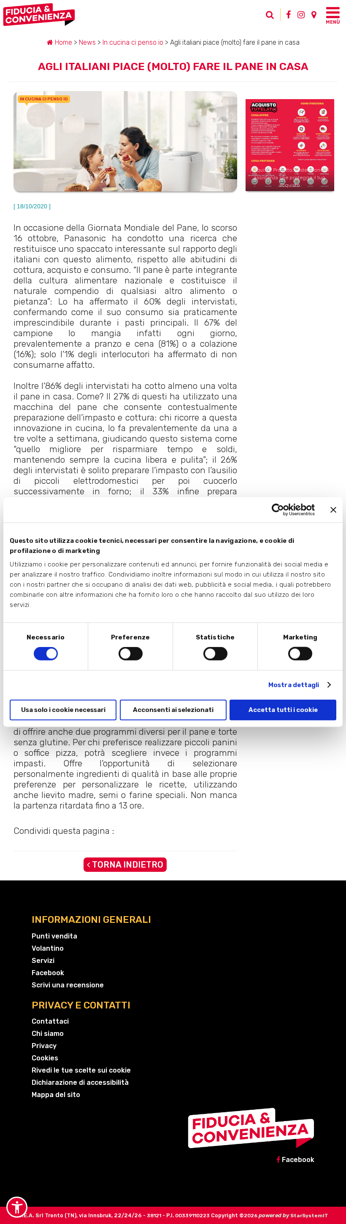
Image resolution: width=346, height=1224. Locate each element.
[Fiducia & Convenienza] (133, 14)
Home (62, 42)
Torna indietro (126, 865)
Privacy (44, 1046)
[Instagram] (301, 14)
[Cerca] (265, 16)
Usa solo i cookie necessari (63, 709)
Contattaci (50, 1021)
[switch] (131, 654)
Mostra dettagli (293, 685)
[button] (16, 1207)
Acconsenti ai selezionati (173, 709)
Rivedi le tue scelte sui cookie (81, 1070)
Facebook (48, 973)
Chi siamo (48, 1034)
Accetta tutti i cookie (283, 709)
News (87, 42)
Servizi (43, 961)
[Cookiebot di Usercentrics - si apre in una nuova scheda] (278, 510)
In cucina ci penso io (133, 42)
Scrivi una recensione (68, 985)
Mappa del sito (56, 1095)
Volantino (48, 948)
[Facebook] (288, 14)
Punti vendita (54, 936)
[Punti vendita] (313, 14)
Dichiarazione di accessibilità (80, 1082)
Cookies (45, 1058)
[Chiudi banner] (333, 510)
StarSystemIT (309, 1216)
